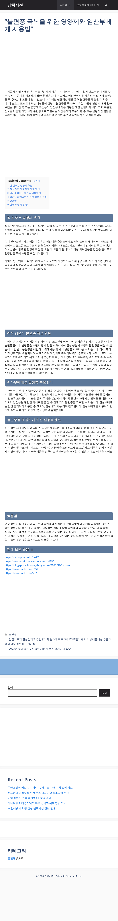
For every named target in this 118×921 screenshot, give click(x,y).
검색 (10, 687)
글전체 (63, 4)
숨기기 (36, 180)
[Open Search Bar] (106, 5)
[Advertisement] (59, 63)
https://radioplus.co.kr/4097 (22, 557)
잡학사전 (15, 5)
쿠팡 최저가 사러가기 (88, 4)
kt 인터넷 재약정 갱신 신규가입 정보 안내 (31, 808)
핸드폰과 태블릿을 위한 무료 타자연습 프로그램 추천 (38, 792)
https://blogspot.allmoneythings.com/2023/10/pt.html (38, 565)
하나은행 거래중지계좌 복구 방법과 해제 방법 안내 (37, 803)
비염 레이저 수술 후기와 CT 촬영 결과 (29, 798)
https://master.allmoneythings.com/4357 (29, 561)
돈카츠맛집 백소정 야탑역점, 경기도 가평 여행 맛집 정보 (40, 787)
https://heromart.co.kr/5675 (21, 573)
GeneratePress (74, 876)
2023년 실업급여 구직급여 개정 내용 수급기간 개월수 (40, 648)
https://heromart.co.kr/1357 (21, 569)
